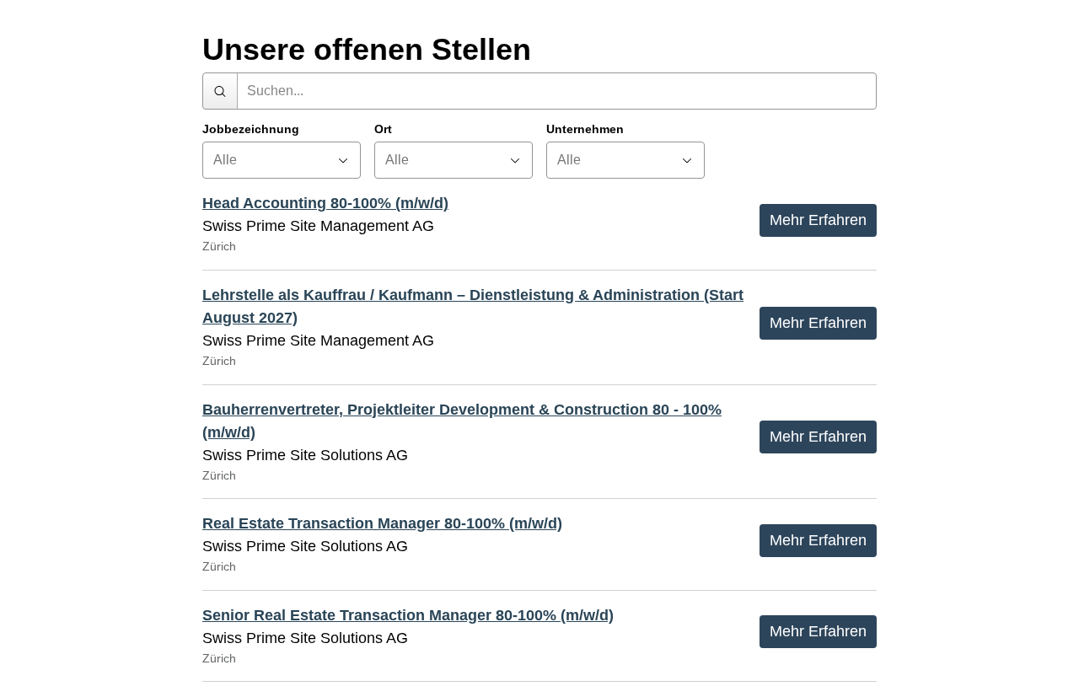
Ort (383, 129)
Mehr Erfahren (818, 220)
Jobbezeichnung (250, 129)
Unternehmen (585, 129)
